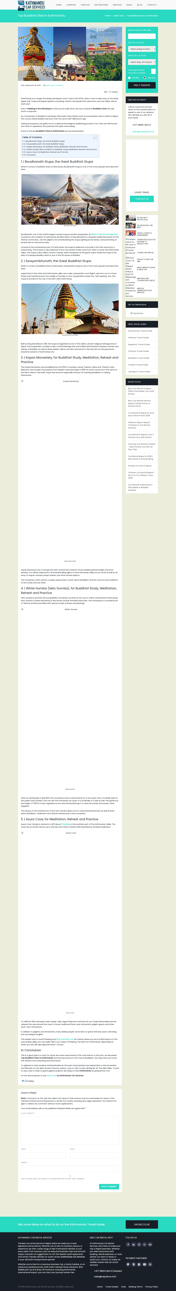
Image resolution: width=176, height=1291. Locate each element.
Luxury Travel (142, 192)
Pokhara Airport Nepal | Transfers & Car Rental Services (139, 425)
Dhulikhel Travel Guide (138, 358)
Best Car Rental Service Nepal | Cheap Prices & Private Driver (139, 403)
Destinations (101, 4)
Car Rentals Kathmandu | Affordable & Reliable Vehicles (140, 487)
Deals (129, 4)
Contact (152, 4)
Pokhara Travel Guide (138, 337)
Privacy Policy (151, 1286)
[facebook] (128, 1244)
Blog (139, 4)
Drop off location (137, 55)
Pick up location (136, 42)
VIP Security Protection (142, 218)
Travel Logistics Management (144, 234)
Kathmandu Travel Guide (140, 331)
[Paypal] (128, 1264)
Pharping (65, 824)
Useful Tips (118, 15)
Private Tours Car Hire (145, 260)
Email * (72, 1149)
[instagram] (139, 1244)
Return (135, 78)
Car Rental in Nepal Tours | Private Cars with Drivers (140, 436)
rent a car (51, 1075)
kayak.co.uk (142, 1224)
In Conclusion (30, 155)
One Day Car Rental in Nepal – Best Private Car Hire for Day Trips (141, 447)
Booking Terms (135, 1286)
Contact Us (141, 198)
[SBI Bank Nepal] (139, 1264)
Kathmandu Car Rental (54, 85)
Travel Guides (111, 1286)
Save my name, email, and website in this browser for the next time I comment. (53, 1179)
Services (117, 4)
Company (71, 4)
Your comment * (28, 1113)
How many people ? (137, 71)
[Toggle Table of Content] (94, 138)
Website (24, 1162)
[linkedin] (133, 1244)
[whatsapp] (144, 1244)
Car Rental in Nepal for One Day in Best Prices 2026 (141, 414)
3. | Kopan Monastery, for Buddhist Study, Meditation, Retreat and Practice (55, 147)
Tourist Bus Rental (145, 252)
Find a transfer (142, 85)
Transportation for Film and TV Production (146, 241)
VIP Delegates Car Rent (145, 226)
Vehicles (85, 4)
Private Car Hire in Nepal (139, 466)
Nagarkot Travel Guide (139, 344)
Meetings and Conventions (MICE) (146, 279)
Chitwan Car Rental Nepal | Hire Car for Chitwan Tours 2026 (141, 475)
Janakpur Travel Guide (139, 371)
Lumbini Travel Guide (138, 365)
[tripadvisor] (150, 1244)
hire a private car (65, 1039)
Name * (23, 1149)
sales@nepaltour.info (143, 131)
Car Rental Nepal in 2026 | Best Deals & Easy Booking (140, 457)
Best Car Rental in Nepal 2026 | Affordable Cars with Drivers (141, 391)
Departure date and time (139, 30)
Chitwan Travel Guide (138, 351)
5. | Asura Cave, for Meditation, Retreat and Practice (46, 152)
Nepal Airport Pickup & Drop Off (146, 268)
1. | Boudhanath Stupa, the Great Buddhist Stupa (44, 141)
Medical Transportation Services (144, 290)
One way (152, 78)
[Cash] (150, 1264)
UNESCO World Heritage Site (104, 234)
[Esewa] (133, 1264)
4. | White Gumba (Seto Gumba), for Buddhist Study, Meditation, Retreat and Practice (60, 149)
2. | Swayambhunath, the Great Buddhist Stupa (44, 144)
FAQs (123, 1286)
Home (58, 4)
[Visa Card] (144, 1264)
